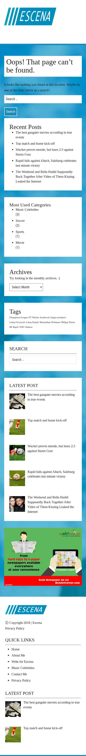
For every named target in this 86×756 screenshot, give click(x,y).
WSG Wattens (25, 327)
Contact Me (19, 674)
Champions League (18, 317)
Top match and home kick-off (35, 143)
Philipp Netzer (68, 322)
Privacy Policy (14, 628)
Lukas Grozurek (17, 322)
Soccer (20, 220)
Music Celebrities (27, 209)
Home (15, 649)
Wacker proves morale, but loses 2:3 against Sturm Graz (44, 152)
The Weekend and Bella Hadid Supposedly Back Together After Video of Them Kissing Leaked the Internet (45, 176)
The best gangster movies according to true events (44, 135)
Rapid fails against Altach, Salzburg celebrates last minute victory (46, 163)
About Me (18, 655)
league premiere (58, 317)
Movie (20, 242)
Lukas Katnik (32, 322)
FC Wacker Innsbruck (39, 317)
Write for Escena (22, 661)
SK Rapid (14, 327)
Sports (20, 232)
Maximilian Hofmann (50, 322)
